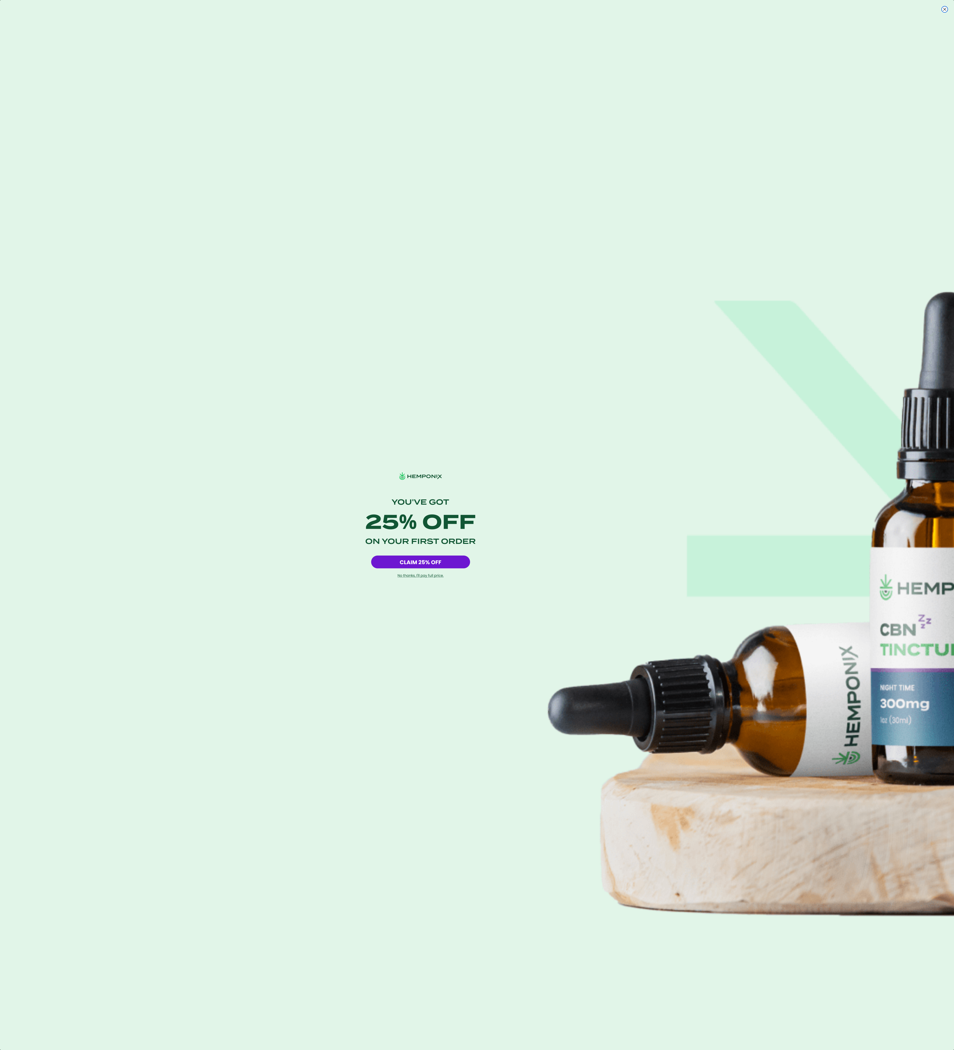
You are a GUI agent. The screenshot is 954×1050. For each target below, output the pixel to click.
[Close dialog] (945, 9)
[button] (420, 562)
